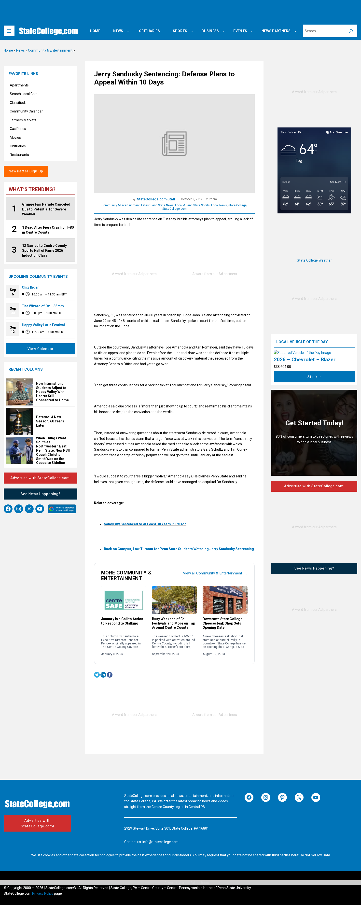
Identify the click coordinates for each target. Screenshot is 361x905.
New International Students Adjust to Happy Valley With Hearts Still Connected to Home (52, 392)
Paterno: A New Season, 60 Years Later (50, 421)
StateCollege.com (174, 208)
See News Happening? (40, 494)
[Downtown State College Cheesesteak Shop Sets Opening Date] (225, 600)
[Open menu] (9, 31)
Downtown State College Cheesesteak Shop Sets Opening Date (222, 623)
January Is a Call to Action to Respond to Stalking (122, 621)
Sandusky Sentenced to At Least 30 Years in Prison (145, 524)
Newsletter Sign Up (26, 171)
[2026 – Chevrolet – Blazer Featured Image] (302, 353)
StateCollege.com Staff (156, 199)
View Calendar (41, 349)
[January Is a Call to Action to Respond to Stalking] (123, 600)
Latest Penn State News (157, 205)
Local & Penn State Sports (192, 205)
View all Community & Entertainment (215, 573)
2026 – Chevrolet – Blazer (304, 359)
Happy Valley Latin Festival (43, 325)
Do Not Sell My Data (315, 855)
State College (237, 205)
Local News (219, 205)
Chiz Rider (30, 287)
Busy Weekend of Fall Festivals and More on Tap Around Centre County (173, 623)
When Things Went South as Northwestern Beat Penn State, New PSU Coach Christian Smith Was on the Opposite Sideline (53, 450)
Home (8, 50)
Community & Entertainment (50, 50)
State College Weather (314, 260)
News (20, 50)
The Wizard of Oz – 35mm (43, 306)
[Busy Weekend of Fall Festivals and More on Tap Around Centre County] (174, 600)
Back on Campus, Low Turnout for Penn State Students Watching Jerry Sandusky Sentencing (179, 549)
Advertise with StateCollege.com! (40, 478)
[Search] (351, 31)
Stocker (314, 377)
